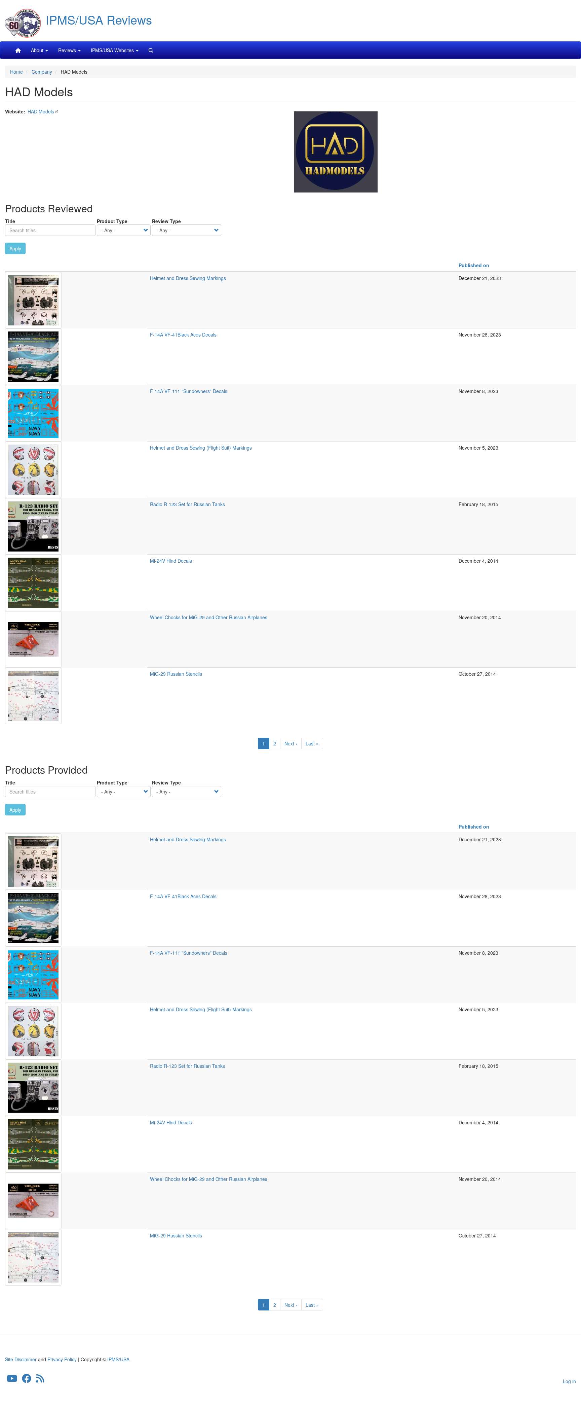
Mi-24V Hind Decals (171, 560)
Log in (569, 1381)
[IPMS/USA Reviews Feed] (40, 1380)
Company (42, 71)
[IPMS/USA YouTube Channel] (12, 1380)
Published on (474, 265)
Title (10, 221)
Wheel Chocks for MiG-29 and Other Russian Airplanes (208, 617)
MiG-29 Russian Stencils (176, 673)
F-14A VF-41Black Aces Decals (183, 334)
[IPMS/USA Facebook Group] (26, 1380)
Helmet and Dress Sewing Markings (188, 278)
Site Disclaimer (21, 1359)
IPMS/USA (118, 1359)
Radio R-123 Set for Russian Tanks (187, 504)
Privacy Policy (62, 1359)
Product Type (112, 221)
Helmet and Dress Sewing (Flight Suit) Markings (201, 447)
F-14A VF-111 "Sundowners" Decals (188, 391)
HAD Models (41, 111)
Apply (15, 248)
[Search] (151, 50)
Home (16, 71)
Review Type (166, 221)
